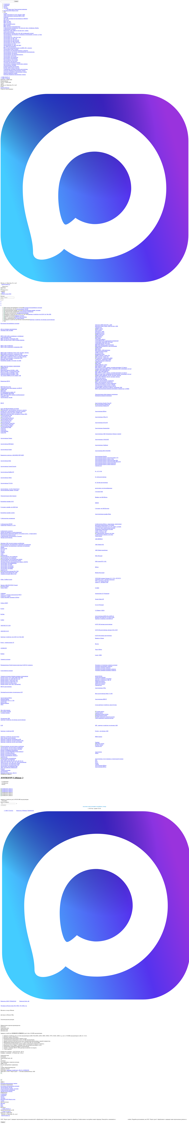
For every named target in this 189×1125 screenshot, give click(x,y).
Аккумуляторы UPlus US (101, 417)
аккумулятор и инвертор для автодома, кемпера (16, 64)
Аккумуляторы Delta (6, 460)
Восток (97, 643)
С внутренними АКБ (6, 337)
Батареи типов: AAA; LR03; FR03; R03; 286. (12, 677)
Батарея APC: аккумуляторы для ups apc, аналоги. (13, 411)
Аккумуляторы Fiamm (6, 449)
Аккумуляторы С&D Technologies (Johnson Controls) (108, 433)
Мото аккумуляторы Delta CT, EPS (104, 693)
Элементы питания (19, 315)
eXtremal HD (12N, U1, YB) (7, 700)
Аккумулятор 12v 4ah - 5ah (10, 38)
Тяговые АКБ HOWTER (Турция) (9, 585)
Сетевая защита (99, 712)
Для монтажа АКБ (5, 718)
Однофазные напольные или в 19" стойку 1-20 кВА (108, 526)
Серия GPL (3, 430)
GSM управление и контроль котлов (104, 718)
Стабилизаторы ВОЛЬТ (6, 524)
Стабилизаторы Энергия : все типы (104, 534)
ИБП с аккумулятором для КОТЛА (104, 382)
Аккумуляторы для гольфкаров (8, 558)
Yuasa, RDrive (98, 649)
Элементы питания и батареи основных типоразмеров (14, 676)
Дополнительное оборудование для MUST (11, 388)
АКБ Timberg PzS (99, 544)
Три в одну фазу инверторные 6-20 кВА (105, 528)
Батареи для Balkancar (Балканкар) (9, 750)
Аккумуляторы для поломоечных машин (11, 560)
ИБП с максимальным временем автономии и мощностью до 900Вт (112, 388)
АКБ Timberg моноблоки (101, 550)
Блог (2, 1104)
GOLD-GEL (4, 701)
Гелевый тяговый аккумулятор (11, 66)
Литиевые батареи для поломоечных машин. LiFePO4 (14, 561)
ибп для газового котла (9, 24)
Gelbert (2, 620)
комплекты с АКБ (99, 331)
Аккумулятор (98, 752)
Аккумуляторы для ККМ (10, 65)
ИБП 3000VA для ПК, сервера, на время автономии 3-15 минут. (111, 372)
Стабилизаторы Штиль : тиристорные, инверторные (108, 524)
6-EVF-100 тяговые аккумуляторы (103, 624)
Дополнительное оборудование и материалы (106, 394)
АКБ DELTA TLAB (5, 625)
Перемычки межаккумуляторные (103, 395)
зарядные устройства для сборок (103, 678)
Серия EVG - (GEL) (6, 596)
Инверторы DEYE (5, 381)
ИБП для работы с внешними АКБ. (9, 338)
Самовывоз (6, 5)
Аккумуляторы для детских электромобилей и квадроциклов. (19, 52)
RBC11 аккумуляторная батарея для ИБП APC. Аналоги (18, 48)
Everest (2, 608)
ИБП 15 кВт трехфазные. (7, 345)
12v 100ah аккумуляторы (10, 46)
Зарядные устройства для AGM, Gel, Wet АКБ (39, 314)
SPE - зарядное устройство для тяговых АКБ (106, 725)
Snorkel (2, 547)
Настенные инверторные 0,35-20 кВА (104, 525)
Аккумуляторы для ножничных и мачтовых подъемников (15, 546)
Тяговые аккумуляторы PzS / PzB (9, 572)
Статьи (5, 13)
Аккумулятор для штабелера (8, 759)
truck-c (96, 762)
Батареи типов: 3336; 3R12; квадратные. (11, 684)
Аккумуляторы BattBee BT (7, 472)
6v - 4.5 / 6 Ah (98, 471)
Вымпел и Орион (99, 638)
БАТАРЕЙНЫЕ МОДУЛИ (7, 393)
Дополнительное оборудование (8, 495)
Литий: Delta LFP (99, 599)
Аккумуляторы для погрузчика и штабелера (12, 747)
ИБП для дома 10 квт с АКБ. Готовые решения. (12, 340)
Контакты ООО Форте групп (11, 10)
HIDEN (97, 502)
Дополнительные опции (101, 351)
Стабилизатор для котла (10, 29)
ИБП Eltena (98, 348)
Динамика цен (4, 1030)
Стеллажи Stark (99, 491)
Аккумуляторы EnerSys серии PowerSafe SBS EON (108, 461)
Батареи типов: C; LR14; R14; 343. (9, 680)
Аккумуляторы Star (5, 422)
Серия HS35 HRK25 (100, 339)
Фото (2, 1106)
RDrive (97, 567)
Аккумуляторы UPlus (100, 688)
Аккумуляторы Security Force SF (103, 403)
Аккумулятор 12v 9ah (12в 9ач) (11, 41)
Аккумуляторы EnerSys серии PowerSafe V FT (106, 457)
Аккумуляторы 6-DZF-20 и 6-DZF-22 (104, 616)
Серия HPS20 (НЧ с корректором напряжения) (106, 340)
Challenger (3, 593)
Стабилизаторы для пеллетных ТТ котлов (11, 536)
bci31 (96, 761)
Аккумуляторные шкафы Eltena (103, 514)
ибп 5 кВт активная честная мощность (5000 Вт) (16, 18)
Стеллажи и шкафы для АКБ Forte (9, 507)
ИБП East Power (99, 335)
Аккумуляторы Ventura (6, 438)
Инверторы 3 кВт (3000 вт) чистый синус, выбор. (16, 30)
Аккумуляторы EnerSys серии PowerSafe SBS (106, 460)
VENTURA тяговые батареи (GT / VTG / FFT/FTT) (108, 578)
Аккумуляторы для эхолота (10, 53)
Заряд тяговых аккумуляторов (8, 738)
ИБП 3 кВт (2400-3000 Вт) (101, 371)
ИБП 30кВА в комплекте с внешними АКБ (11, 358)
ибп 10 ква (6, 20)
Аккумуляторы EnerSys (101, 456)
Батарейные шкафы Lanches (8, 512)
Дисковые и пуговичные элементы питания (106, 665)
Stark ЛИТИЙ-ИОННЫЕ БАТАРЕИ (10, 408)
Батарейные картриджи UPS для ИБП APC (11, 412)
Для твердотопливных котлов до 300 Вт (105, 384)
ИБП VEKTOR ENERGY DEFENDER (10, 366)
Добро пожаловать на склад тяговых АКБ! (14, 14)
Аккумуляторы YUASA (7, 483)
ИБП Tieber (98, 363)
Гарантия (6, 17)
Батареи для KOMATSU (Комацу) (9, 755)
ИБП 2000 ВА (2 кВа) (100, 366)
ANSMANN (4, 648)
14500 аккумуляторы (100, 682)
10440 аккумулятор (100, 681)
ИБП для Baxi (7, 25)
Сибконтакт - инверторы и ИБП (103, 359)
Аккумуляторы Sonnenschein (102, 428)
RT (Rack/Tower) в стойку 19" (8, 392)
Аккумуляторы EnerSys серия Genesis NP (105, 463)
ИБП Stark (3, 390)
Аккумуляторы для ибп (22, 309)
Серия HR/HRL (4, 431)
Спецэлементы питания (7, 670)
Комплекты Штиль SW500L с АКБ (9, 373)
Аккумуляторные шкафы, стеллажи (31, 310)
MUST (2, 403)
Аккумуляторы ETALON (101, 422)
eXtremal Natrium (5, 699)
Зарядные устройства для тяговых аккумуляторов (42, 319)
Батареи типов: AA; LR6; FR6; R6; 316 (10, 679)
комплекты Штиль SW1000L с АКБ (9, 374)
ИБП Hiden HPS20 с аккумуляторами (104, 344)
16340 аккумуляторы (100, 677)
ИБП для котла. (7, 22)
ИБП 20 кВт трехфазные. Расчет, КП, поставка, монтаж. (15, 352)
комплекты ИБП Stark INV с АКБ (103, 324)
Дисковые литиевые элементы (102, 667)
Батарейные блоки (99, 332)
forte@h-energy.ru (5, 87)
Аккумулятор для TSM (6, 564)
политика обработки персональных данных (15, 70)
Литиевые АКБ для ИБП (7, 330)
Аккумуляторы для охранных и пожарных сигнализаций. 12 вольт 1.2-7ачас (23, 34)
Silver (2, 704)
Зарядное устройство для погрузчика (10, 736)
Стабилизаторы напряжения (26, 311)
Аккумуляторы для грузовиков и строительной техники (109, 758)
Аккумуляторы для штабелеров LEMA (10, 763)
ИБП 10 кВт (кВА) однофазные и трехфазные (12, 336)
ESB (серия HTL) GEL (100, 561)
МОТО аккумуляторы (21, 317)
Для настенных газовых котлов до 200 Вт (105, 386)
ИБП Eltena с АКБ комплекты (102, 350)
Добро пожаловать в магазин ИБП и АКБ (14, 16)
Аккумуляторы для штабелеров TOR (10, 765)
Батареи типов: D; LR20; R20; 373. (9, 681)
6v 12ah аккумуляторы (100, 477)
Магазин (3, 1103)
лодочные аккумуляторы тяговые (12, 62)
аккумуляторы (98, 676)
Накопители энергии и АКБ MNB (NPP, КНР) (12, 455)
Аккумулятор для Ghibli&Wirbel (9, 563)
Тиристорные (98, 536)
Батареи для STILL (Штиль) (8, 753)
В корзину (3, 805)
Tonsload (97, 742)
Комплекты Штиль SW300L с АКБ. (9, 370)
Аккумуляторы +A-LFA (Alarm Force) (10, 489)
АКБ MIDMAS (99, 539)
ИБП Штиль (4, 369)
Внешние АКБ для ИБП (7, 359)
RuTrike (2, 614)
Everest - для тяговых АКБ (101, 731)
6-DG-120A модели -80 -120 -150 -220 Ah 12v (12, 761)
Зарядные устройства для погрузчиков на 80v (12, 740)
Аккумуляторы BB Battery (7, 444)
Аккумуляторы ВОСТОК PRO (103, 450)
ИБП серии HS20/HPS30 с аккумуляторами (106, 346)
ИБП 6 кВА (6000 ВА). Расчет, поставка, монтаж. (107, 376)
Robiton (2, 653)
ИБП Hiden (98, 338)
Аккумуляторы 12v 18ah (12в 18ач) (12, 45)
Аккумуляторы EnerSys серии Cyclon (104, 459)
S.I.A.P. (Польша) (99, 604)
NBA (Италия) (98, 555)
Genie (2, 554)
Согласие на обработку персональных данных (15, 72)
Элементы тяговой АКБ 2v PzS (8, 573)
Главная (3, 769)
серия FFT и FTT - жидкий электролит (105, 579)
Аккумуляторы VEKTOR (7, 424)
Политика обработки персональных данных (15, 74)
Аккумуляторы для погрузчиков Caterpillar (11, 749)
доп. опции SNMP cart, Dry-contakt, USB (11, 375)
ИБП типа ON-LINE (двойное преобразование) (12, 394)
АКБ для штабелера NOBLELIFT (9, 767)
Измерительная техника (101, 715)
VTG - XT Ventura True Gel (102, 581)
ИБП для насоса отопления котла (12, 26)
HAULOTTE (4, 548)
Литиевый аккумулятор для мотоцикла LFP (12, 692)
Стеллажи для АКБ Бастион (102, 508)
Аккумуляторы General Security (8, 466)
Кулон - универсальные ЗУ (7, 642)
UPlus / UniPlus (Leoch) (6, 579)
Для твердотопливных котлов (8, 535)
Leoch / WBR (98, 655)
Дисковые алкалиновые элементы (103, 666)
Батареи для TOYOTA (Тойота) (8, 754)
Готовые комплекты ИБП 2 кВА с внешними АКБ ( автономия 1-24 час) (113, 368)
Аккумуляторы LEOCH (6, 419)
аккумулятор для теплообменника (103, 488)
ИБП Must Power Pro (6, 386)
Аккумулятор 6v (8, 36)
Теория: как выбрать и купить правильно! (105, 383)
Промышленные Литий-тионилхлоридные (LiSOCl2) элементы (17, 665)
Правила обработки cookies (10, 73)
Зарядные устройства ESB (7, 731)
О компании (7, 4)
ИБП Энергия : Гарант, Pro (102, 356)
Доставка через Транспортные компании (16, 9)
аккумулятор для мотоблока (10, 58)
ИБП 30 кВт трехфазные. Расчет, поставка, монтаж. (14, 356)
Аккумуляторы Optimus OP (102, 405)
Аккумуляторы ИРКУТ (101, 699)
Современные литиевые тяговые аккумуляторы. (16, 69)
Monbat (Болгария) (99, 572)
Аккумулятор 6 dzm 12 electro (11, 49)
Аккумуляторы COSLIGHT (102, 439)
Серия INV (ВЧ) (5, 396)
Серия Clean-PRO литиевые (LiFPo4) (10, 597)
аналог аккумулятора (9, 32)
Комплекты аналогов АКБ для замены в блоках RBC (14, 414)
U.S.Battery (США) (100, 610)
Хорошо (3, 1122)
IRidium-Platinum (5, 703)
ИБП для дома (7, 21)
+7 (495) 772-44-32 (5, 78)
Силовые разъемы (5, 712)
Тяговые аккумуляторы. (23, 313)
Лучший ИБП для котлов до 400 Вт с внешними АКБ (108, 387)
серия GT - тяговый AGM (101, 582)
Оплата (5, 6)
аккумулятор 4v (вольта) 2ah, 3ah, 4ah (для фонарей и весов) (19, 33)
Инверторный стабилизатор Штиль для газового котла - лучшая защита (19, 533)
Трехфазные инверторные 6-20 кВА (104, 529)
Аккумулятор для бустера (10, 56)
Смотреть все (98, 327)
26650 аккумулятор (100, 684)
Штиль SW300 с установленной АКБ (10, 371)
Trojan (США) (4, 587)
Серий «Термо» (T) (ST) (101, 530)
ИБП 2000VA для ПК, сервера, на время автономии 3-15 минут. (111, 367)
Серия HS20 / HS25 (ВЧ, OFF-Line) (104, 342)
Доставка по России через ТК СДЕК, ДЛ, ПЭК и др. (14, 1005)
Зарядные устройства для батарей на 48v (11, 739)
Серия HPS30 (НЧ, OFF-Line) (102, 343)
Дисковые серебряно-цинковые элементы (105, 670)
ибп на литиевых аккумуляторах (9, 329)
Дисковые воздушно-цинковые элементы (105, 669)
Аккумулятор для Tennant (7, 565)
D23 (96, 760)
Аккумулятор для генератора (11, 57)
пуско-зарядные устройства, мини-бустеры (106, 704)
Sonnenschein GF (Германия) (102, 593)
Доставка (3, 1098)
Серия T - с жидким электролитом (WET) (11, 594)
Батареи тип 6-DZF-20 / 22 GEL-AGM (104, 617)
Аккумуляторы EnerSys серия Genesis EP (105, 464)
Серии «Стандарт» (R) (100, 532)
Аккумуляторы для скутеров (11, 60)
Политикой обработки (121, 1119)
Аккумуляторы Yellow (6, 477)
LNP (2, 725)
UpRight (3, 552)
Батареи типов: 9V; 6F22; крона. (9, 683)
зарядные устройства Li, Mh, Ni (103, 680)
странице (3, 1120)
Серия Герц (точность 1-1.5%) (8, 525)
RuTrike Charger (99, 745)
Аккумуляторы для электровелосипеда (13, 54)
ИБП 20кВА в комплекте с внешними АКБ (11, 354)
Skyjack (2, 551)
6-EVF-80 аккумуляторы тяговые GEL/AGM (106, 630)
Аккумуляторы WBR (6, 427)
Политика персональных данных (9, 1083)
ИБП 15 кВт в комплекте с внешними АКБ (11, 347)
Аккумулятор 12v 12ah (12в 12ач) (12, 42)
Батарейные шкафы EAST (7, 501)
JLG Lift (3, 550)
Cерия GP (3, 428)
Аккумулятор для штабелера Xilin (9, 766)
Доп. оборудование (19, 318)
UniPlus (97, 764)
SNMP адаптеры (99, 352)
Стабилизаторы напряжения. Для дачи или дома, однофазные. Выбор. (21, 28)
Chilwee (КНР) (4, 603)
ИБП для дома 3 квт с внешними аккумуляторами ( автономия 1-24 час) (113, 374)
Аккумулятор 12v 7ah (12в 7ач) (11, 40)
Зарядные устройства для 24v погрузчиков (11, 742)
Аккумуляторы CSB (6, 416)
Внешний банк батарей (101, 379)
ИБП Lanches (98, 330)
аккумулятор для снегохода (10, 61)
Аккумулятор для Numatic (7, 567)
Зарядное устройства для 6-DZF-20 (104, 618)
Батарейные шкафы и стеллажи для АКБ (11, 360)
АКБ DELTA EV (5, 631)
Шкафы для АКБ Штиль (101, 497)
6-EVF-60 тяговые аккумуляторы (103, 635)
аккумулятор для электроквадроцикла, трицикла (16, 50)
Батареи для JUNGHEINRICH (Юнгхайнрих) (12, 751)
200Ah (96, 753)
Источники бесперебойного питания (32, 307)
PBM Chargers (98, 736)
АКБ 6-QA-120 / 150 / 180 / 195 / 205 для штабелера (13, 762)
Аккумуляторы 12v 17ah (10, 44)
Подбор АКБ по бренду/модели (11, 68)
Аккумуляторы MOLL (100, 766)
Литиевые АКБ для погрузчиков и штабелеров (12, 543)
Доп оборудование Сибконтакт (103, 360)
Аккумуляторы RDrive (100, 411)
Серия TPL (3, 432)
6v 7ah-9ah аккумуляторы (101, 482)
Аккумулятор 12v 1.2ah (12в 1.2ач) (12, 37)
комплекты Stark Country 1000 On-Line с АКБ (106, 326)
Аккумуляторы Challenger (101, 445)
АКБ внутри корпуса (100, 378)
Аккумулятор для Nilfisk (7, 568)
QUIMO (97, 588)
